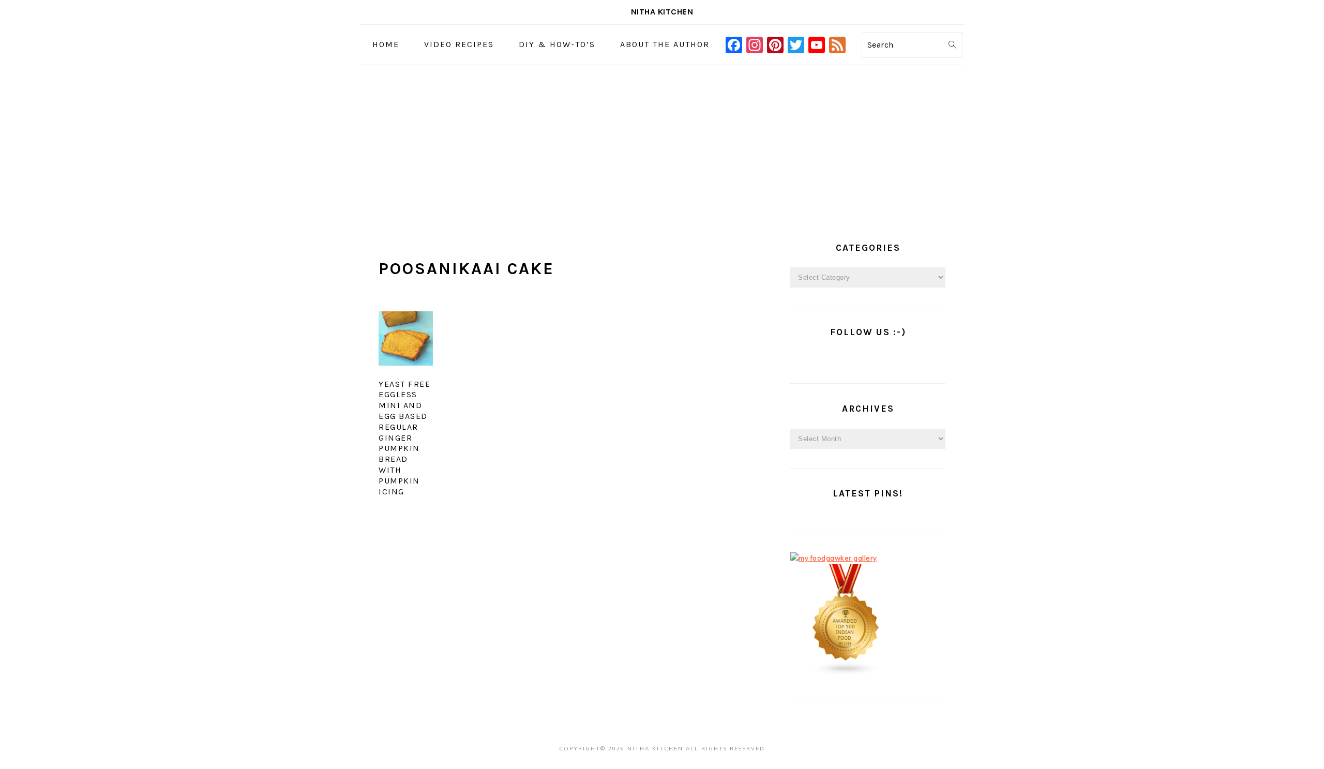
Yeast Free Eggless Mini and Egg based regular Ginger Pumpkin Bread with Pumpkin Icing (404, 437)
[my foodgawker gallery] (833, 558)
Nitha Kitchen (662, 12)
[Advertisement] (662, 142)
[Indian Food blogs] (846, 673)
